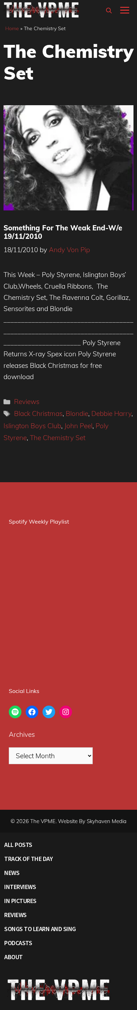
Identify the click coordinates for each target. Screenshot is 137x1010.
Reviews (26, 401)
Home (12, 28)
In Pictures (20, 901)
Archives (22, 734)
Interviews (20, 887)
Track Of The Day (28, 859)
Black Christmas (38, 413)
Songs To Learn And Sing (40, 929)
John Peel (78, 426)
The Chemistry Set (57, 437)
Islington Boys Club (32, 426)
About (13, 957)
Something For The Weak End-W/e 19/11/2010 (63, 232)
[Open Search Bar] (109, 10)
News (11, 873)
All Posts (18, 845)
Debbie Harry (111, 413)
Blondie (77, 413)
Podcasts (18, 943)
